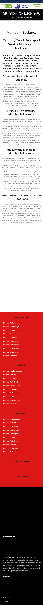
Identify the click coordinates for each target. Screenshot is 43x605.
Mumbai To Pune (9, 323)
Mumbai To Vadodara (11, 385)
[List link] (21, 597)
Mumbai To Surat (9, 375)
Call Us (37, 6)
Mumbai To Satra (10, 356)
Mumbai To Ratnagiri (11, 326)
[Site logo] (21, 6)
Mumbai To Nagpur (10, 341)
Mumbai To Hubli (9, 423)
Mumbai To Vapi (9, 378)
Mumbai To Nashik (10, 337)
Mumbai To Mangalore (12, 430)
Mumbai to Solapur (10, 352)
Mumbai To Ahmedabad (12, 371)
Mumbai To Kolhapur (11, 348)
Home (13, 17)
